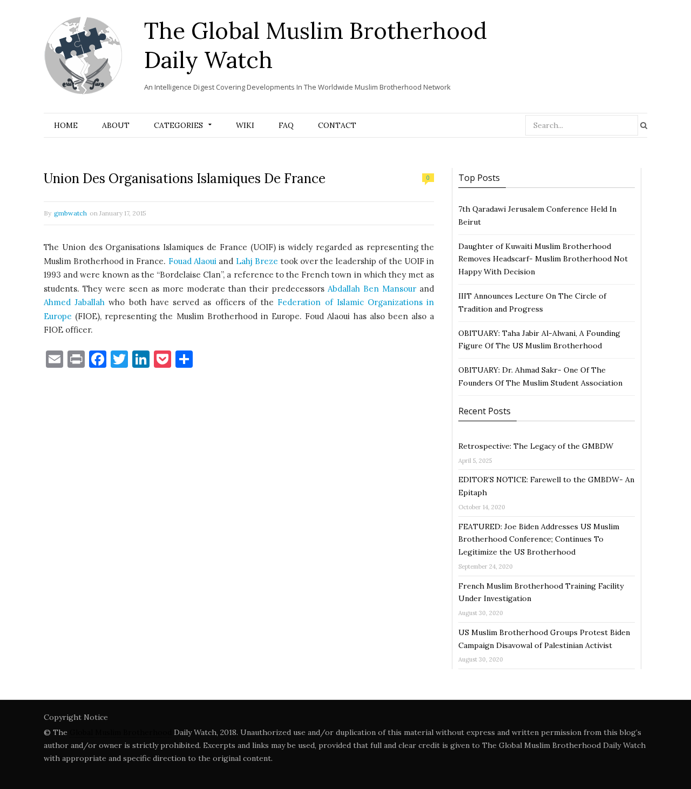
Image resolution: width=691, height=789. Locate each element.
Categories (178, 125)
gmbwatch (70, 213)
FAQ (286, 125)
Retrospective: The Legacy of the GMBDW (535, 446)
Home (66, 125)
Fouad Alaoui (192, 261)
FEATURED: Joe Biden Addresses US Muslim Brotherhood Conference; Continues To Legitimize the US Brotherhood (538, 539)
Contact (337, 125)
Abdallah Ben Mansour (372, 289)
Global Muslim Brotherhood (121, 732)
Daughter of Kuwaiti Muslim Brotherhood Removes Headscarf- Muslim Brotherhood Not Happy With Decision (543, 259)
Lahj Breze (255, 261)
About (116, 125)
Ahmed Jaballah (74, 302)
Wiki (245, 125)
